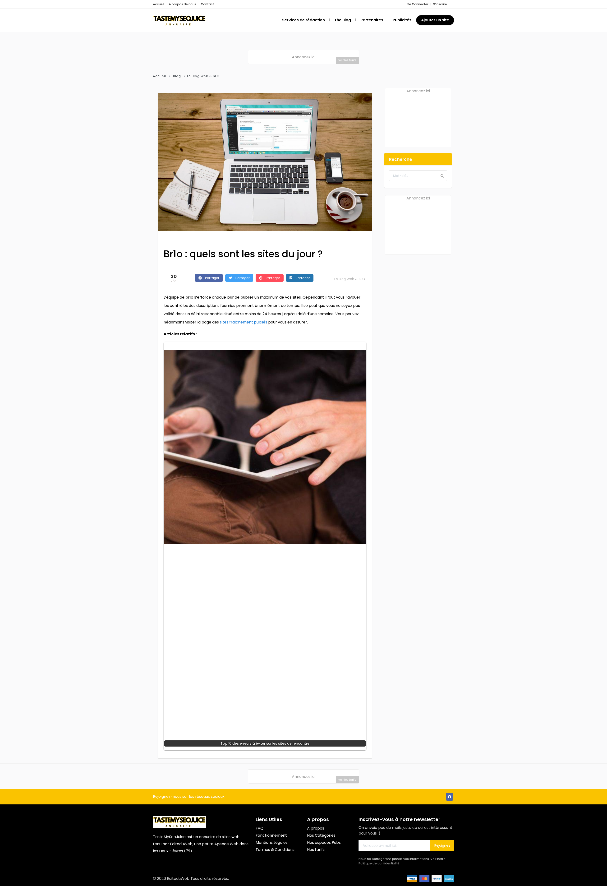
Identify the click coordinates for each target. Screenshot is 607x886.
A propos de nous (182, 4)
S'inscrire (440, 4)
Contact (207, 4)
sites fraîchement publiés (243, 322)
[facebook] (449, 797)
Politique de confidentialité (379, 863)
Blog (177, 76)
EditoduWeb (181, 844)
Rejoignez (442, 845)
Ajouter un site (435, 20)
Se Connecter (417, 4)
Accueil (158, 4)
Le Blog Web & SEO (203, 76)
